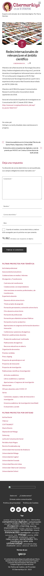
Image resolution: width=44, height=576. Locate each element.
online (36, 535)
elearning (33, 526)
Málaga (22, 534)
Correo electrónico (10, 214)
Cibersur (5, 421)
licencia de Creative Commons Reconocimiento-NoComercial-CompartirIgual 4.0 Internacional (23, 562)
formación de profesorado (12, 530)
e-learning (24, 526)
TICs (36, 539)
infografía (36, 530)
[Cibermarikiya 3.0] (21, 10)
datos (33, 524)
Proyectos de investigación (11, 367)
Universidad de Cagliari (10, 457)
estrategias (22, 528)
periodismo (13, 537)
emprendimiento (11, 528)
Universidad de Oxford (10, 471)
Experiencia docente (9, 296)
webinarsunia (25, 545)
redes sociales (12, 539)
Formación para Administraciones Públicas (18, 318)
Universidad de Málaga (10, 453)
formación (36, 528)
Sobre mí (13, 496)
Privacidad (32, 567)
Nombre (7, 206)
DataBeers (16, 524)
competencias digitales (15, 522)
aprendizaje (6, 519)
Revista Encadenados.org (11, 446)
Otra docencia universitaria (13, 311)
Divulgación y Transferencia (12, 279)
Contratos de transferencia (13, 283)
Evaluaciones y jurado (11, 407)
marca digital (35, 533)
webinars (18, 546)
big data (23, 519)
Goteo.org (5, 435)
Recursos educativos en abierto (15, 346)
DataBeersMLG (25, 524)
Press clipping (7, 356)
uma (25, 541)
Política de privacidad (11, 503)
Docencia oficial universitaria (14, 300)
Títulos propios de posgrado (13, 304)
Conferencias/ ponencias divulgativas (17, 332)
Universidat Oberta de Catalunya (14, 468)
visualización (10, 546)
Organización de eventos (11, 349)
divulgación (13, 526)
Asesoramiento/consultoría (11, 272)
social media (26, 539)
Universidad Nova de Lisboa (12, 464)
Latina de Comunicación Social (12, 439)
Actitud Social (7, 417)
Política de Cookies (30, 503)
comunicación (34, 522)
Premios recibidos (8, 353)
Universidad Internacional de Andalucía (16, 450)
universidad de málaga (30, 544)
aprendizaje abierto (15, 519)
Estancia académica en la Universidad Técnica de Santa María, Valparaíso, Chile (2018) (23, 143)
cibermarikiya (19, 63)
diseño (37, 524)
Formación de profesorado (13, 315)
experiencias (29, 528)
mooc (15, 535)
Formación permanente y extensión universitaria (21, 307)
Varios (4, 392)
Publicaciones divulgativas (13, 343)
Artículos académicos (11, 375)
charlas (28, 519)
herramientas (27, 530)
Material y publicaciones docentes (14, 335)
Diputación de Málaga (10, 432)
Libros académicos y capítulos (14, 379)
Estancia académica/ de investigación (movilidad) (21, 403)
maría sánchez (9, 535)
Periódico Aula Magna (10, 442)
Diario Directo (7, 428)
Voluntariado (6, 385)
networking (30, 535)
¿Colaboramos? (26, 496)
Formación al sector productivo (14, 322)
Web (5, 223)
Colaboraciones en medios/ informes (15, 275)
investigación (25, 533)
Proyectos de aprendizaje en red (13, 360)
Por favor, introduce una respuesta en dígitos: (19, 239)
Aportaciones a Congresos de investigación (19, 382)
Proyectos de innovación (10, 364)
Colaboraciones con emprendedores (16, 287)
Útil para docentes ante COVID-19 (14, 389)
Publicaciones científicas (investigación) (16, 371)
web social (33, 546)
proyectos (32, 537)
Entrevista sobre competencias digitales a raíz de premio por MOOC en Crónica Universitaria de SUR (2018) (20, 150)
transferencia (16, 541)
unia (31, 541)
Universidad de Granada (10, 460)
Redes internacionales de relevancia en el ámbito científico (22, 55)
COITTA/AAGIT (7, 424)
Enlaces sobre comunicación (21, 499)
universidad (14, 543)
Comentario (8, 179)
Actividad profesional (9, 268)
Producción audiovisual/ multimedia (16, 339)
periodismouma (23, 537)
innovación (12, 532)
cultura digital (7, 524)
